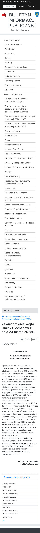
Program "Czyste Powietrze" (17, 209)
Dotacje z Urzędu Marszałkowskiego (13, 254)
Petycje (8, 230)
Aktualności (10, 274)
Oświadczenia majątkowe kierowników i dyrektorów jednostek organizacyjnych (16, 109)
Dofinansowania (12, 244)
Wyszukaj (21, 6)
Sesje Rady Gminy (13, 154)
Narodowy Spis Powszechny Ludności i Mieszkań (17, 182)
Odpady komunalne (13, 218)
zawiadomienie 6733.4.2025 (17, 477)
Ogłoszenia (8, 269)
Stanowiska (10, 72)
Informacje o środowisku (15, 214)
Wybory (8, 172)
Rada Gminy (10, 53)
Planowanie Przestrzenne (16, 193)
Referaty (8, 62)
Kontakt (28, 1)
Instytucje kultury (12, 76)
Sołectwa (9, 90)
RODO (7, 265)
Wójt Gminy (10, 49)
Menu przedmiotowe (12, 94)
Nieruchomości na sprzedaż (17, 278)
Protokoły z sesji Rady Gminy (17, 163)
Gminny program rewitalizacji (17, 205)
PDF (28, 339)
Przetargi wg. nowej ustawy (17, 239)
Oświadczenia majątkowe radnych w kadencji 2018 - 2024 (20, 125)
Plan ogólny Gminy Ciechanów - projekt (19, 198)
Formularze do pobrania (15, 235)
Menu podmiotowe (11, 40)
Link (3, 520)
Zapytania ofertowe (13, 287)
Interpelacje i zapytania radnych (19, 158)
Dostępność (10, 188)
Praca (7, 140)
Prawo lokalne (11, 136)
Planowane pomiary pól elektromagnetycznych (15, 297)
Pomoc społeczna (12, 81)
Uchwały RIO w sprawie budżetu (19, 167)
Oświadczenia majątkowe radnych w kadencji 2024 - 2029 (20, 117)
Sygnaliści (9, 260)
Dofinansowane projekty (15, 248)
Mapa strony (7, 1)
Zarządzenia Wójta (13, 145)
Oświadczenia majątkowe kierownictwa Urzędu (16, 100)
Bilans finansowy (12, 176)
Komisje (8, 58)
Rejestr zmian (19, 1)
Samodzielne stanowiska (16, 67)
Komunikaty (10, 283)
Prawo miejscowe (12, 131)
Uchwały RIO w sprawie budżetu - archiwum (20, 224)
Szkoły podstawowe (14, 85)
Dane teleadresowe (13, 44)
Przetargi (9, 292)
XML (35, 339)
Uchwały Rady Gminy (14, 149)
